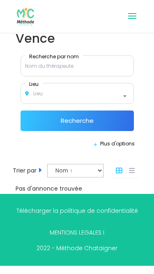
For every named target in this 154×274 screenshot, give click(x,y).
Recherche (77, 120)
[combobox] (77, 93)
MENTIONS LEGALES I (77, 232)
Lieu (34, 84)
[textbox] (77, 93)
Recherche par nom (54, 56)
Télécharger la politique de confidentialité (77, 211)
